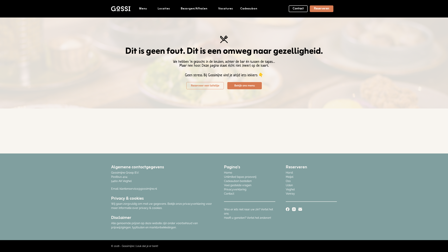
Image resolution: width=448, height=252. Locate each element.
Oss (288, 181)
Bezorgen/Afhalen (194, 8)
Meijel (289, 176)
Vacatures (225, 8)
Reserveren (321, 8)
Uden (289, 185)
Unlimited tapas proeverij (240, 176)
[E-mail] (300, 209)
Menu (143, 8)
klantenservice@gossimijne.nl (138, 188)
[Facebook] (287, 209)
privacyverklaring (194, 203)
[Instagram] (294, 209)
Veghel (290, 189)
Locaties (164, 8)
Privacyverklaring (235, 189)
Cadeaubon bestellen (238, 181)
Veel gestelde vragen (237, 185)
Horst (289, 172)
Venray (290, 193)
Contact (298, 8)
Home (228, 172)
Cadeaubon (248, 8)
